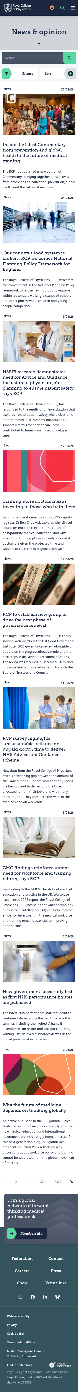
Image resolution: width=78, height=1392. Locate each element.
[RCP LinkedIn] (45, 1297)
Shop (22, 1283)
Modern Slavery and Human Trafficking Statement (25, 1353)
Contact (56, 1258)
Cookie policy (15, 1333)
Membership (31, 1233)
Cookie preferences (19, 1365)
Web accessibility (18, 1316)
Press (56, 1270)
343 (57, 1182)
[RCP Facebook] (33, 1297)
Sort (48, 74)
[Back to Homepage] (19, 7)
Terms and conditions (21, 1342)
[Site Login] (52, 8)
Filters (27, 74)
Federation (22, 1258)
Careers (22, 1270)
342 (42, 1182)
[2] (72, 1182)
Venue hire (56, 1283)
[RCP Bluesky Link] (57, 1297)
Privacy (12, 1325)
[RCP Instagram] (20, 1297)
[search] (69, 58)
